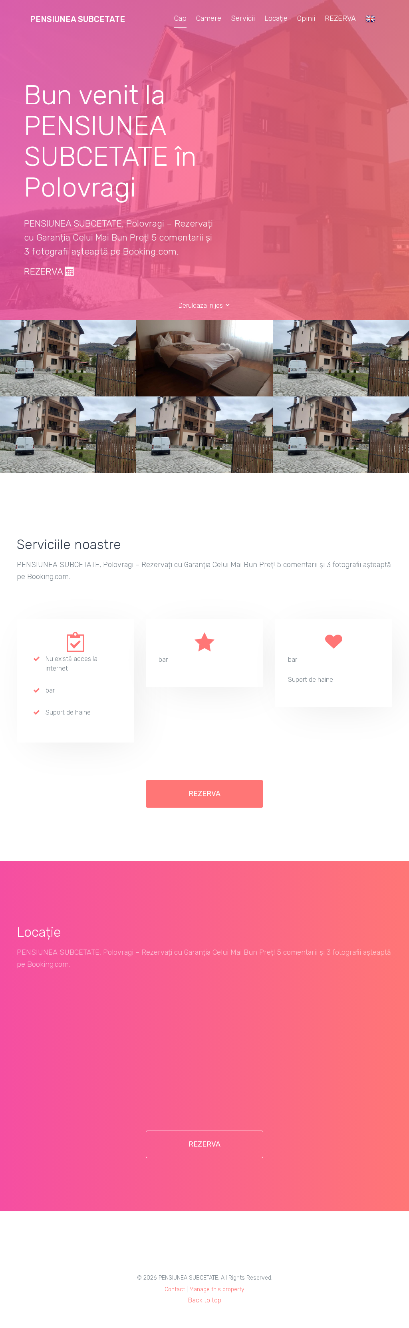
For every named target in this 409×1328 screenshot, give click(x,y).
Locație (276, 18)
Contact (175, 1289)
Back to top (204, 1300)
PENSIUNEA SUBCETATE (77, 19)
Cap (180, 18)
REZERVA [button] (204, 793)
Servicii (243, 18)
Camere (208, 18)
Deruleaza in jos (201, 305)
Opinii (306, 18)
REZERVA (340, 18)
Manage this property (216, 1289)
